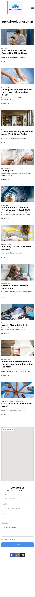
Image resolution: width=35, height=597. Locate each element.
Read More (4, 61)
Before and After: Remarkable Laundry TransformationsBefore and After (17, 364)
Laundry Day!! (8, 171)
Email (3, 513)
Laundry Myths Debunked (14, 325)
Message (4, 523)
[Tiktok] (17, 555)
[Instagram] (22, 555)
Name (3, 494)
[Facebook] (12, 555)
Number (4, 504)
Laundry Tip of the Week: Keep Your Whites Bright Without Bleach (16, 92)
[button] (33, 7)
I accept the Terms (9, 539)
